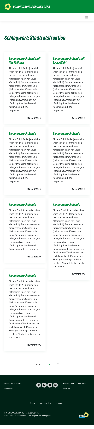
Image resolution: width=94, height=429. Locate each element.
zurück (38, 365)
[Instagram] (55, 385)
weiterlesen (34, 118)
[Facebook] (49, 385)
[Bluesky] (44, 385)
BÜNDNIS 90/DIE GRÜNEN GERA (31, 7)
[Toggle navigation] (87, 17)
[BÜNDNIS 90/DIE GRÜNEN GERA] (7, 6)
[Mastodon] (38, 385)
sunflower (23, 415)
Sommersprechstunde (22, 133)
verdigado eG (47, 415)
